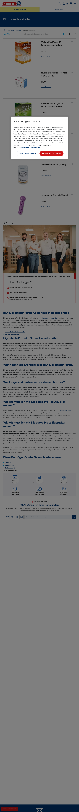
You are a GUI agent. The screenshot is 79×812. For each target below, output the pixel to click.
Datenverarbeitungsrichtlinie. (29, 147)
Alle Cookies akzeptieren (51, 153)
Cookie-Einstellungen (27, 153)
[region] (39, 137)
